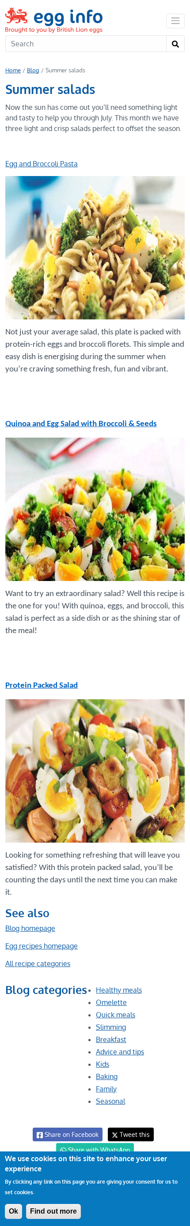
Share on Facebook (71, 1134)
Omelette (111, 1002)
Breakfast (111, 1039)
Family (106, 1088)
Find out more (53, 1211)
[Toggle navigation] (175, 21)
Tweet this (134, 1134)
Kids (102, 1064)
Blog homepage (30, 928)
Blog (33, 70)
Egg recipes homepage (41, 945)
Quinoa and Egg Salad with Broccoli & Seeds (81, 424)
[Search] (175, 43)
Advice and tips (120, 1051)
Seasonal (110, 1101)
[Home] (54, 20)
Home (13, 70)
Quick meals (115, 1014)
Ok (13, 1211)
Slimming (111, 1027)
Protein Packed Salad (41, 686)
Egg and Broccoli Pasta (41, 163)
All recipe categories (37, 963)
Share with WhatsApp (98, 1150)
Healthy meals (119, 990)
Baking (107, 1076)
